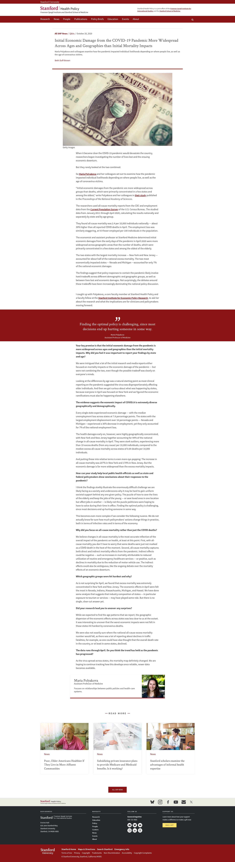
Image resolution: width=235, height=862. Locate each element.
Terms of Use (66, 853)
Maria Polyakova (87, 173)
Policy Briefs (97, 19)
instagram (160, 802)
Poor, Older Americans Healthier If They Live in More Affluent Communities (64, 748)
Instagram (129, 830)
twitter (191, 802)
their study (140, 195)
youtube (176, 802)
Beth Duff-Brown (62, 60)
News (56, 19)
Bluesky (135, 825)
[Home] (64, 9)
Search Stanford (104, 849)
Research (45, 19)
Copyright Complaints (143, 853)
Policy (94, 823)
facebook (168, 802)
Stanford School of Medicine (169, 11)
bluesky (152, 802)
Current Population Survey (104, 209)
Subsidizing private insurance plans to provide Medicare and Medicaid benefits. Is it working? (117, 748)
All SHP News (61, 33)
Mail (129, 825)
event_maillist (183, 802)
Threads (140, 830)
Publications (80, 19)
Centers (95, 829)
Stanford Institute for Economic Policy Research (123, 297)
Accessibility (127, 853)
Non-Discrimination (112, 853)
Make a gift (169, 825)
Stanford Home (68, 849)
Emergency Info (121, 849)
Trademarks (97, 853)
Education (113, 19)
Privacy (77, 853)
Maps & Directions (86, 849)
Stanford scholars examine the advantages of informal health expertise (171, 748)
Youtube (140, 825)
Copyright (86, 853)
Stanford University (49, 1)
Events (125, 19)
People (66, 19)
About (136, 19)
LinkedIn (135, 830)
